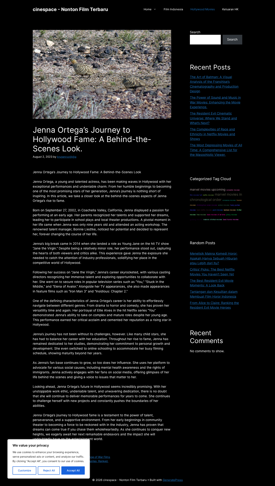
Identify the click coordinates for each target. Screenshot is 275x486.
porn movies (218, 210)
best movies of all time (216, 215)
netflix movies (208, 195)
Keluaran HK (230, 9)
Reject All (49, 470)
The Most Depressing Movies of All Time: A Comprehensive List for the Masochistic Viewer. (216, 150)
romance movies (229, 200)
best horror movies (231, 219)
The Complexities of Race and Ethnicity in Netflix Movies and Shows (212, 134)
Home (148, 9)
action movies (223, 205)
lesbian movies (230, 210)
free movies (201, 215)
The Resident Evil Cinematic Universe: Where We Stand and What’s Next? (213, 118)
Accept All (73, 470)
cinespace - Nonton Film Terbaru (70, 9)
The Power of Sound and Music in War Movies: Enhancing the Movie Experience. (215, 102)
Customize (24, 470)
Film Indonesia (173, 9)
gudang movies (196, 219)
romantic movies (233, 190)
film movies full (196, 195)
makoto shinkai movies (212, 219)
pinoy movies (231, 215)
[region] (48, 459)
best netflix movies (204, 210)
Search (195, 32)
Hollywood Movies (202, 9)
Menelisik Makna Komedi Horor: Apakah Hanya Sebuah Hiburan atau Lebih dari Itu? (213, 258)
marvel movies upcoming (207, 189)
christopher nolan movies (207, 205)
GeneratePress (173, 480)
